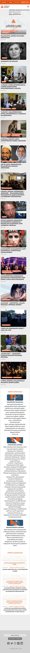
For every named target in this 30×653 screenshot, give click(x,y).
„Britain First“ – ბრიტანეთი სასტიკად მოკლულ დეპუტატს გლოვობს (11, 355)
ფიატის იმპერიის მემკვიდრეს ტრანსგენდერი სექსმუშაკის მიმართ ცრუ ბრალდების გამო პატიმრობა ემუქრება (11, 222)
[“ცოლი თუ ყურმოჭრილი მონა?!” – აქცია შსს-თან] (13, 318)
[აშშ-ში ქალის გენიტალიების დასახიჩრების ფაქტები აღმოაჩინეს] (13, 154)
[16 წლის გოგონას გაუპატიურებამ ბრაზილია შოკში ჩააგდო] (13, 370)
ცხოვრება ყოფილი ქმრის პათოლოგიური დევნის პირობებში (13, 140)
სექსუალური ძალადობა (7, 272)
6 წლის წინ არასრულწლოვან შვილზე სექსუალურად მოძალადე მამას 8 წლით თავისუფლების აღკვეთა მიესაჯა (15, 610)
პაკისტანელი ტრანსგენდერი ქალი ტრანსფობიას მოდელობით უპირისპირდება (13, 250)
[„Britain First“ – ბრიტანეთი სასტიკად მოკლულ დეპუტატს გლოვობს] (13, 343)
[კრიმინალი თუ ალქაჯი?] (13, 51)
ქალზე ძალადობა (15, 135)
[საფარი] (5, 6)
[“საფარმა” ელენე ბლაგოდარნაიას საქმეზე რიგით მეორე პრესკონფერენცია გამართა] (13, 74)
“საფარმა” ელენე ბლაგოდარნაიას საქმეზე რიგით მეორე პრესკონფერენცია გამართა (13, 86)
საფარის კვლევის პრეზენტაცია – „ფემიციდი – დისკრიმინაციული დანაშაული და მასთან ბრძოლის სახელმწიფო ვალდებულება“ (13, 194)
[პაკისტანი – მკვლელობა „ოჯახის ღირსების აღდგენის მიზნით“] (13, 292)
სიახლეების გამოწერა (15, 638)
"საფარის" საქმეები (6, 108)
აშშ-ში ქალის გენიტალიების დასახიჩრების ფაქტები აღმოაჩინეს (11, 166)
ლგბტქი (4, 216)
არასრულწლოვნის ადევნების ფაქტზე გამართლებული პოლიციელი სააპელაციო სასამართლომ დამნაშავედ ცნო (15, 589)
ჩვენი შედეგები (5, 32)
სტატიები (10, 245)
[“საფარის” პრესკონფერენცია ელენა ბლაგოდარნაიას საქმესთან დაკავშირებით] (13, 101)
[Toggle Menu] (28, 6)
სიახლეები (22, 567)
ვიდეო (4, 81)
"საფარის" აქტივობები (7, 188)
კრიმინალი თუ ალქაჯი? (9, 61)
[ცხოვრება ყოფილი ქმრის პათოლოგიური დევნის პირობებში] (13, 129)
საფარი (23, 2)
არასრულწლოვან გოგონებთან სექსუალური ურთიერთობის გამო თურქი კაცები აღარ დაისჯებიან (13, 277)
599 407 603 (26, 10)
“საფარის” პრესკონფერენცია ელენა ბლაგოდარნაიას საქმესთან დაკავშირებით (13, 113)
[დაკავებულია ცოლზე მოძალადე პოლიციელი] (13, 25)
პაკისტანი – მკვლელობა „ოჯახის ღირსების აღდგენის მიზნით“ (13, 304)
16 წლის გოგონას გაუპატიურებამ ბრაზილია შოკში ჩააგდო (12, 381)
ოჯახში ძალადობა (6, 135)
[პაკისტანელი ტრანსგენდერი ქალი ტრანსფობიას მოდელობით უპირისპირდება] (13, 238)
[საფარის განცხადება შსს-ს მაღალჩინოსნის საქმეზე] (14, 564)
